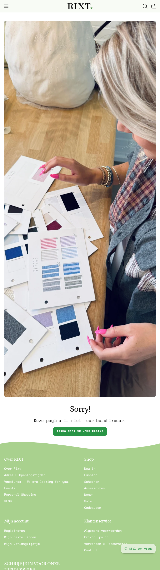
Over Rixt (12, 468)
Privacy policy (97, 537)
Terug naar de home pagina (80, 431)
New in (89, 468)
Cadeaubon (92, 507)
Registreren (14, 530)
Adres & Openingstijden (24, 475)
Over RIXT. (14, 459)
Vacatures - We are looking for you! (37, 481)
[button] (145, 6)
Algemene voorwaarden (103, 530)
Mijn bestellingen (20, 537)
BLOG (8, 501)
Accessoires (94, 488)
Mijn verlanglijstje (22, 543)
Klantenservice (97, 521)
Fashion (90, 475)
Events (9, 488)
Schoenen (91, 481)
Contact (90, 550)
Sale (88, 501)
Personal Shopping (20, 494)
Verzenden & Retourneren (105, 543)
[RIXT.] (80, 6)
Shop (89, 459)
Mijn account (16, 521)
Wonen (89, 494)
